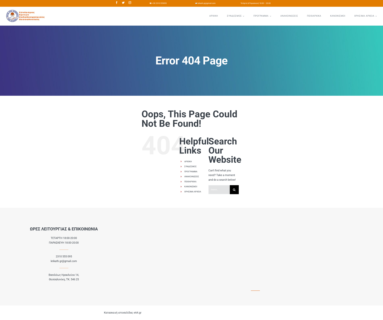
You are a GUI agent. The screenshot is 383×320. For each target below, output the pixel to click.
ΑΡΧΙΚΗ (188, 161)
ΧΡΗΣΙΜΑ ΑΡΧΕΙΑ (192, 191)
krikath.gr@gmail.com (64, 261)
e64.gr (137, 312)
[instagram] (129, 2)
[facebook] (116, 2)
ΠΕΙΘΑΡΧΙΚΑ (190, 181)
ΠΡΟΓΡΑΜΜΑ (190, 171)
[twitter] (123, 2)
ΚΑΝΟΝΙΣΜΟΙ (190, 186)
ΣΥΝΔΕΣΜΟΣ (190, 166)
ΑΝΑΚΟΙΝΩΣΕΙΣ (191, 176)
